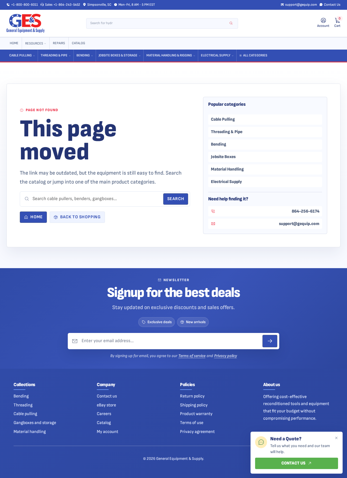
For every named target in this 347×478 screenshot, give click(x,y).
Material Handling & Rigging (169, 55)
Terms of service (191, 355)
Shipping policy (194, 405)
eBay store (106, 405)
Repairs (59, 43)
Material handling (30, 431)
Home (14, 43)
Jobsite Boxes (223, 156)
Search (175, 198)
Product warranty (196, 413)
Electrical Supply (215, 55)
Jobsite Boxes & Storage (118, 55)
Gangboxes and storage (35, 422)
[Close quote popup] (336, 438)
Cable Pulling (20, 55)
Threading (23, 405)
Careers (104, 413)
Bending (83, 55)
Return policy (192, 396)
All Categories (255, 55)
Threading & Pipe (54, 55)
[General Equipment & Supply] (25, 23)
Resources (34, 43)
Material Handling (227, 169)
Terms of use (191, 422)
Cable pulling (25, 413)
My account (107, 431)
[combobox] (158, 23)
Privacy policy (225, 355)
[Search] (231, 23)
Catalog (78, 43)
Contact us (107, 396)
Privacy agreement (197, 431)
